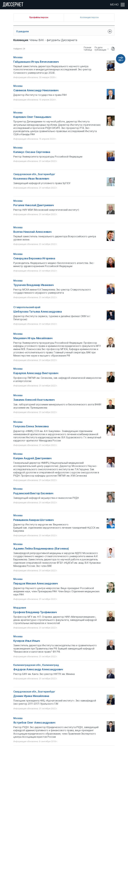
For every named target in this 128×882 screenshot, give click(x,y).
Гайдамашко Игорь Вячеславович (36, 61)
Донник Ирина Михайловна (31, 696)
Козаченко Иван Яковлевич (31, 178)
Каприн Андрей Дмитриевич (32, 458)
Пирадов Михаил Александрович (35, 583)
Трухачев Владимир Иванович (33, 285)
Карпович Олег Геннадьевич (32, 117)
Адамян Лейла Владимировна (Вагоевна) (41, 548)
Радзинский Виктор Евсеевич (33, 493)
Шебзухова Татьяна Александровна (37, 311)
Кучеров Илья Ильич (26, 640)
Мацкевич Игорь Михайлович (32, 338)
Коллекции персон (89, 17)
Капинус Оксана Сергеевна (31, 152)
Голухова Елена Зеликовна (31, 426)
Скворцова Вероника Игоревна (34, 258)
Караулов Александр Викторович (35, 373)
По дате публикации (100, 48)
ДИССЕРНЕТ (13, 5)
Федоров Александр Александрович (38, 669)
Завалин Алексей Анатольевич (34, 399)
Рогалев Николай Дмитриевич (33, 205)
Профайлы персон (38, 17)
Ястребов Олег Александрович (34, 722)
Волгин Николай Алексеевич (32, 231)
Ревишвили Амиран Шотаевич (33, 520)
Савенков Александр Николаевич (35, 90)
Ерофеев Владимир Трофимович (35, 612)
